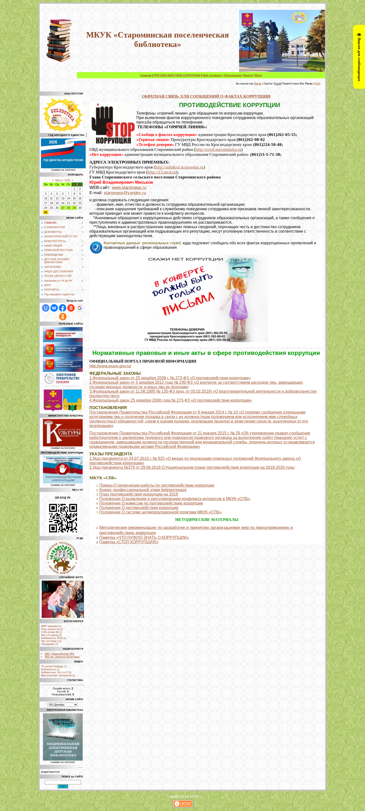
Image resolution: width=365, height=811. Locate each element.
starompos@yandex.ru (125, 192)
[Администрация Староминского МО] (72, 410)
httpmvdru (161, 172)
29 (74, 207)
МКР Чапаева (49, 626)
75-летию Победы (52, 666)
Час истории (49, 641)
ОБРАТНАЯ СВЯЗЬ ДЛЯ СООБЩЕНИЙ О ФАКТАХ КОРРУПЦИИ (206, 96)
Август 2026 (62, 180)
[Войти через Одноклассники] (63, 316)
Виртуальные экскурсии (56, 675)
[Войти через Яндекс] (71, 308)
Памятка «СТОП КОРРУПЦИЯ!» (129, 542)
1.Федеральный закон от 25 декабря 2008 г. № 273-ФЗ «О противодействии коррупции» (170, 378)
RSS (317, 83)
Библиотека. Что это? (54, 672)
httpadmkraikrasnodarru (179, 167)
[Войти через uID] (45, 308)
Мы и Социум (49, 635)
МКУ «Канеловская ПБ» (59, 653)
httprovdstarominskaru (218, 149)
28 (68, 207)
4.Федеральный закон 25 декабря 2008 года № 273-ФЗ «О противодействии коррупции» (170, 400)
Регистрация (232, 75)
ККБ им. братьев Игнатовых (62, 656)
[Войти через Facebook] (62, 308)
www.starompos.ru (129, 187)
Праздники (47, 643)
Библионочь (48, 669)
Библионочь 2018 (52, 638)
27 (62, 207)
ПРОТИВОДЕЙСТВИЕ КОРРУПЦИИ (176, 75)
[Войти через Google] (80, 308)
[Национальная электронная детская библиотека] (63, 759)
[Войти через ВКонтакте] (54, 308)
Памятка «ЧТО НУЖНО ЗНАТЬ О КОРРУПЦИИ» (144, 537)
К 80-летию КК (50, 632)
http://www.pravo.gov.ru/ (110, 366)
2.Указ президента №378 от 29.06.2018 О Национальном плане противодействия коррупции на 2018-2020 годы (192, 467)
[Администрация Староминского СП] (53, 410)
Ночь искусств (50, 629)
